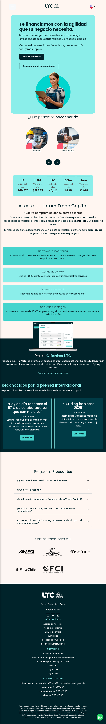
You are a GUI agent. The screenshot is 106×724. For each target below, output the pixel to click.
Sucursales (53, 635)
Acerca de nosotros (52, 624)
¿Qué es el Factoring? (29, 489)
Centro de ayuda (53, 632)
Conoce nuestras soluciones (39, 66)
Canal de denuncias (53, 653)
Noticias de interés (53, 628)
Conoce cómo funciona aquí (53, 373)
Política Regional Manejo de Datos (53, 661)
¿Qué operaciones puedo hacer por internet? (42, 480)
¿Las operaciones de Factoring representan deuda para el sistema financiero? (49, 522)
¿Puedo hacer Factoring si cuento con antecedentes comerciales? (46, 510)
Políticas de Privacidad (53, 639)
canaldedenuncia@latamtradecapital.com (53, 657)
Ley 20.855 (53, 673)
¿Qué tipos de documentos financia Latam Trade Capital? (49, 499)
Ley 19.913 (53, 665)
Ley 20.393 (53, 669)
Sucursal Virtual (32, 56)
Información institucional (53, 643)
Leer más (27, 437)
